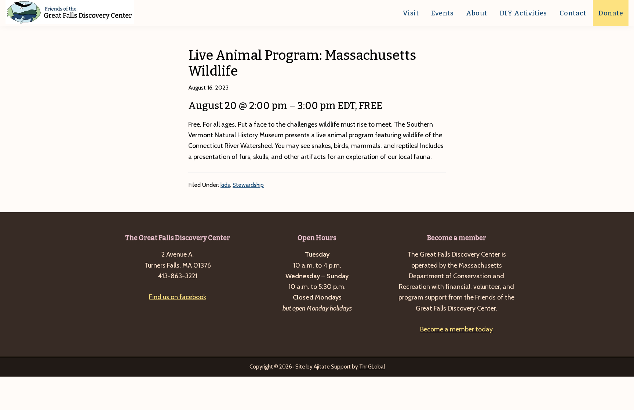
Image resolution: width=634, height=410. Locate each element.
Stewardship (248, 184)
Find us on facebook (177, 297)
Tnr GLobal (372, 366)
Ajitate (322, 366)
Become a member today (456, 329)
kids (225, 184)
